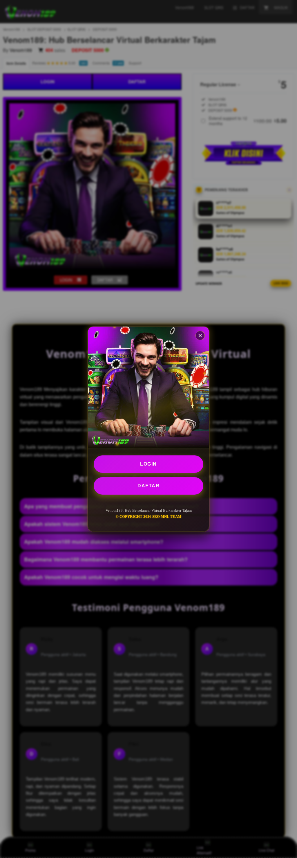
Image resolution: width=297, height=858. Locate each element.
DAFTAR (148, 485)
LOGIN (148, 464)
